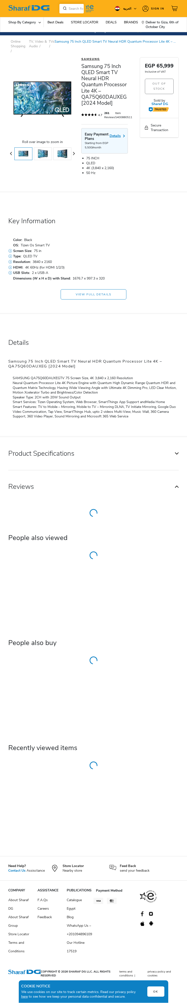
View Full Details (93, 294)
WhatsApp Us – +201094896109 (79, 929)
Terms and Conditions (16, 947)
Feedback (44, 917)
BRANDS (131, 22)
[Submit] (63, 8)
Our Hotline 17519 (75, 947)
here (24, 996)
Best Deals (55, 22)
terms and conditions (126, 974)
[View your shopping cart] (175, 8)
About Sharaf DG (18, 904)
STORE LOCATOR (84, 22)
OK (155, 991)
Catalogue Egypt (74, 904)
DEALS (111, 22)
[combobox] (71, 8)
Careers (43, 908)
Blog (70, 917)
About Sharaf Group (18, 921)
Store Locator (18, 934)
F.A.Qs (42, 900)
